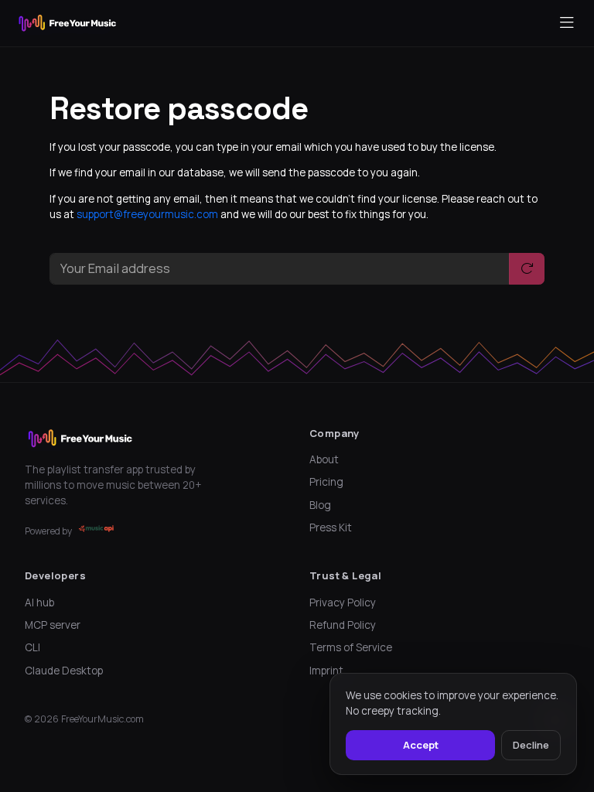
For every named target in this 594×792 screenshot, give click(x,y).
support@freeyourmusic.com (147, 214)
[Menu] (567, 23)
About (324, 459)
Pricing (326, 482)
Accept (421, 745)
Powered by (48, 531)
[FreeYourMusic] (67, 23)
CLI (32, 647)
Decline (531, 745)
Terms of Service (350, 647)
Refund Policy (342, 625)
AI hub (39, 602)
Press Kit (330, 527)
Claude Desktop (64, 671)
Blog (320, 505)
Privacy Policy (342, 602)
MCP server (52, 625)
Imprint (326, 671)
